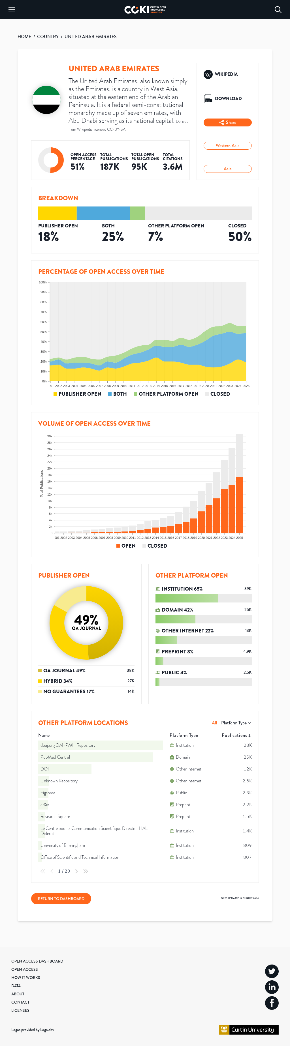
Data (16, 986)
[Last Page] (85, 871)
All (214, 723)
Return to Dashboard (61, 898)
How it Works (25, 977)
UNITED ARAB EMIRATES (91, 36)
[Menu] (12, 9)
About (17, 994)
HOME (24, 36)
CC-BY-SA (116, 129)
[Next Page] (76, 871)
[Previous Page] (51, 871)
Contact (20, 1002)
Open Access (24, 969)
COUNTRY (48, 36)
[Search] (278, 9)
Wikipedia (85, 129)
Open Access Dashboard (37, 961)
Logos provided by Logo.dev (32, 1029)
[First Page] (42, 871)
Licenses (20, 1010)
